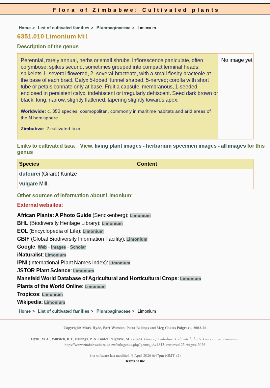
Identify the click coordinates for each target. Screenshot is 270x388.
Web (42, 247)
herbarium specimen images (181, 146)
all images (233, 146)
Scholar (78, 247)
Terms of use (135, 361)
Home (25, 27)
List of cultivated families (63, 27)
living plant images (118, 146)
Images (58, 247)
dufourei (29, 174)
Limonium (140, 215)
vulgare (28, 183)
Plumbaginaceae (113, 27)
